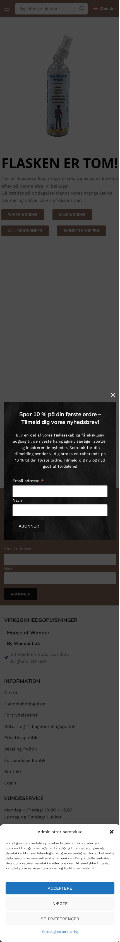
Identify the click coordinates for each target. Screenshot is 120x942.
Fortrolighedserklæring (60, 932)
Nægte (60, 903)
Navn (17, 500)
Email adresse (28, 481)
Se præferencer (60, 918)
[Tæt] (113, 395)
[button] (111, 832)
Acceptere (60, 888)
